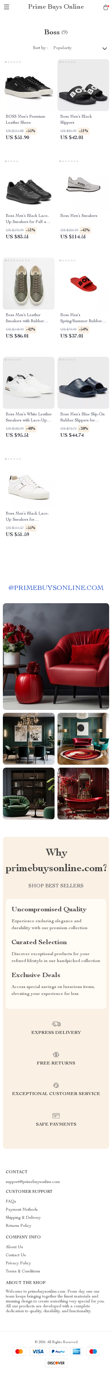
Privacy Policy (18, 1263)
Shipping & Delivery (23, 1218)
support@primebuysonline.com (33, 1182)
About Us (14, 1247)
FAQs (11, 1202)
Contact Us (16, 1255)
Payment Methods (22, 1210)
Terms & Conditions (23, 1272)
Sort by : (40, 48)
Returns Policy (18, 1226)
